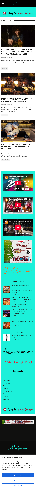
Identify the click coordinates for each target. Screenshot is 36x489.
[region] (18, 472)
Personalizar (18, 480)
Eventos (4, 68)
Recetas (5, 396)
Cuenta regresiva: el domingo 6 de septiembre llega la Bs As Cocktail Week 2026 (22, 311)
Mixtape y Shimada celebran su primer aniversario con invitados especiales (16, 146)
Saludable (6, 399)
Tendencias (6, 402)
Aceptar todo (18, 475)
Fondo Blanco (7, 391)
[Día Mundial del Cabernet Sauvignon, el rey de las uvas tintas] (6, 337)
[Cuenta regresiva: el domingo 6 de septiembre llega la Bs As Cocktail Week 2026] (6, 314)
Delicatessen (7, 383)
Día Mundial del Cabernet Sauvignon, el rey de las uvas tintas (21, 335)
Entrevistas (6, 386)
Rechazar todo (18, 485)
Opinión (5, 394)
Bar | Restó (5, 159)
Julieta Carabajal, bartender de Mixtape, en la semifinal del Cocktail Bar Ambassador (16, 99)
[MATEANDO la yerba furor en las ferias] (6, 326)
